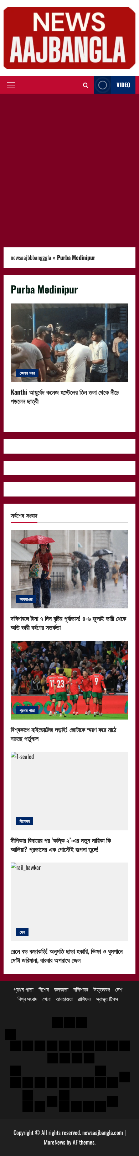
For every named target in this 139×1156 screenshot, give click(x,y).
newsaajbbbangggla (31, 257)
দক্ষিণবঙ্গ (80, 989)
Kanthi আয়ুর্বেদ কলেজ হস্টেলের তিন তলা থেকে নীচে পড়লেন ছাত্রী (69, 342)
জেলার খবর (27, 373)
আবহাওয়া (26, 599)
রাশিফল (84, 998)
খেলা (46, 998)
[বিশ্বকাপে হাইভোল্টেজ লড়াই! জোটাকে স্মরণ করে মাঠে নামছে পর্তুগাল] (69, 680)
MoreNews (54, 1142)
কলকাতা (61, 989)
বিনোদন (25, 821)
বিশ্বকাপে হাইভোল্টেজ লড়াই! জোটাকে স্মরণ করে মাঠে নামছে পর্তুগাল (63, 734)
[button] (11, 85)
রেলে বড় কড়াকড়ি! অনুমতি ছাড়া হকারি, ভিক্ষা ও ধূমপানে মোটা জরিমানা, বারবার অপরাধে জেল (67, 955)
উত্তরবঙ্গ (101, 989)
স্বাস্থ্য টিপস (107, 998)
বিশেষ (43, 989)
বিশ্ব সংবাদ (27, 998)
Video (123, 84)
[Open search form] (85, 85)
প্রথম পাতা (27, 710)
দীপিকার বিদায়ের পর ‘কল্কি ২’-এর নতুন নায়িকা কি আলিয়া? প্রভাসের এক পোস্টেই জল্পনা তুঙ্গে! (61, 844)
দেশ (22, 932)
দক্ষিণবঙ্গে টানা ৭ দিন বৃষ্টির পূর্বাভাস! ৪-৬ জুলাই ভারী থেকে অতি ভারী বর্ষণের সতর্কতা (68, 622)
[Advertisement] (69, 167)
